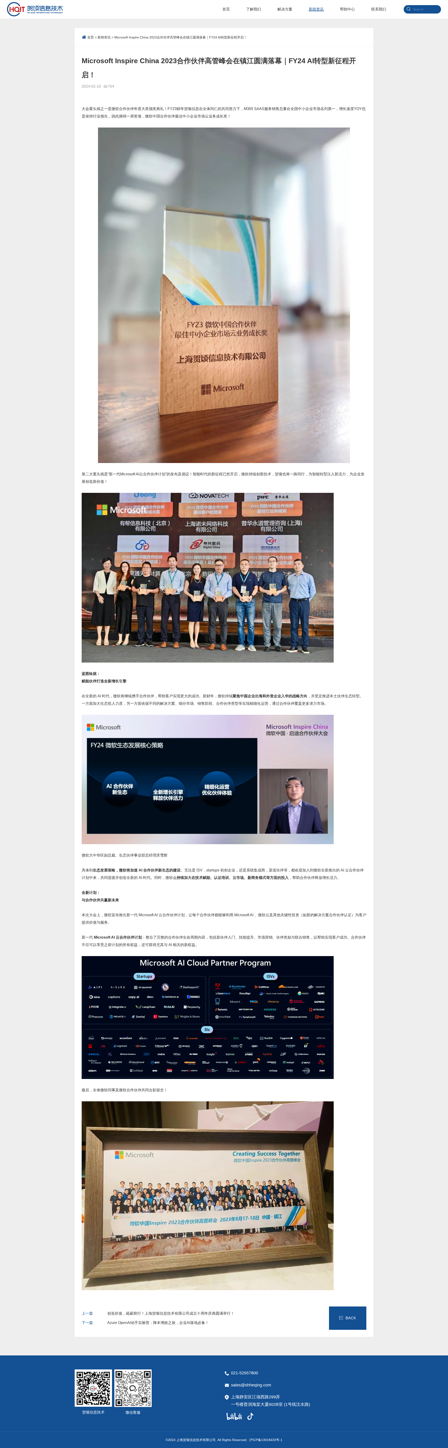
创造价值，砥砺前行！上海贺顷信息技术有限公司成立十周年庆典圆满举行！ (158, 1313)
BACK (351, 1318)
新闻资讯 (104, 37)
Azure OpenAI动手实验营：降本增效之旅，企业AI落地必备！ (145, 1323)
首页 (90, 37)
